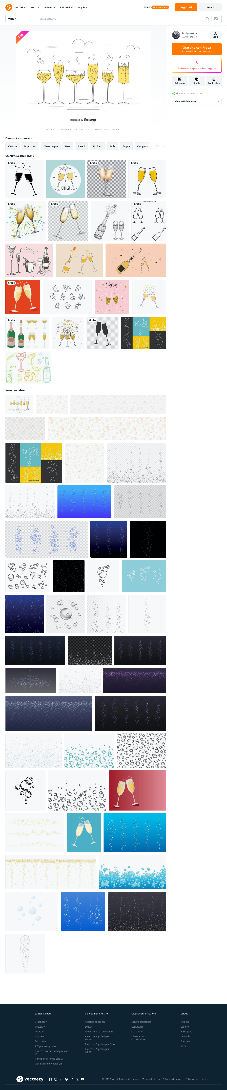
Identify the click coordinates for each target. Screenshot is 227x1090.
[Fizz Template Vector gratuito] (67, 297)
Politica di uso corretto (196, 1079)
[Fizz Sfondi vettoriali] (143, 333)
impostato (30, 146)
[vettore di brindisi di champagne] (65, 179)
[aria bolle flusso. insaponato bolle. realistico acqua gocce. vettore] (106, 614)
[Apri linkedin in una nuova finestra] (61, 1079)
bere (67, 146)
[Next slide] (161, 146)
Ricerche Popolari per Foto (100, 1044)
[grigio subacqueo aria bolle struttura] (30, 501)
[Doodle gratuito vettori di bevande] (28, 368)
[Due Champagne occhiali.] (84, 832)
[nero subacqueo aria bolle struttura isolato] (136, 463)
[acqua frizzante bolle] (108, 539)
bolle (112, 146)
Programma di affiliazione (99, 1031)
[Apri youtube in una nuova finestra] (82, 1079)
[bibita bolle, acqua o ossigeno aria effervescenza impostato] (140, 501)
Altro (183, 1046)
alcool (81, 146)
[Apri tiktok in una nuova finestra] (71, 1079)
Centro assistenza (141, 1021)
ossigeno (142, 146)
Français (185, 1041)
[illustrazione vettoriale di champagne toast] (112, 297)
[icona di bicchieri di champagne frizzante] (102, 333)
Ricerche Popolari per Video (97, 1050)
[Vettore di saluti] (136, 260)
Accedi (210, 7)
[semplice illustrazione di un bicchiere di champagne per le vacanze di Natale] (24, 179)
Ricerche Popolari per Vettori (97, 1038)
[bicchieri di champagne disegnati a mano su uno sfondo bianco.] (147, 179)
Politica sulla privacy (173, 1079)
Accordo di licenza (95, 1021)
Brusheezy (41, 1021)
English (184, 1021)
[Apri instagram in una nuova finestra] (55, 1079)
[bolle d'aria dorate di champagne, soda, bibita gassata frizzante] (84, 463)
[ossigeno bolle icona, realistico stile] (25, 954)
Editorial (65, 7)
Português (186, 1031)
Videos (48, 7)
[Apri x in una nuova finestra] (77, 1079)
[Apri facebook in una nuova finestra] (50, 1079)
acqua (126, 146)
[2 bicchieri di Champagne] (22, 297)
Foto (33, 7)
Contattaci (137, 1026)
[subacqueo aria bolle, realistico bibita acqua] (135, 832)
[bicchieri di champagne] (106, 179)
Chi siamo (136, 1031)
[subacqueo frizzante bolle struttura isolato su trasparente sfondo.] (137, 911)
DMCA (88, 1026)
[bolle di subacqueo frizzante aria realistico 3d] (84, 501)
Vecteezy (40, 1026)
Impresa (39, 1036)
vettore (12, 146)
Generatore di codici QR (48, 1063)
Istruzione (40, 1041)
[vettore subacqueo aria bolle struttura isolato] (90, 650)
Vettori (19, 7)
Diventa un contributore (138, 1038)
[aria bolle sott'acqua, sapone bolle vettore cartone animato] (31, 911)
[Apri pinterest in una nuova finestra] (66, 1079)
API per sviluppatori (46, 1046)
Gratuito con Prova (196, 49)
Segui (215, 36)
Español (184, 1026)
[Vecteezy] (8, 7)
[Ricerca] (207, 19)
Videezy (39, 1031)
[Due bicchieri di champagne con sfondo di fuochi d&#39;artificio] (25, 221)
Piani (147, 7)
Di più (81, 7)
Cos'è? (200, 93)
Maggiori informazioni (186, 101)
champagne (51, 146)
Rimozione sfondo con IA (49, 1058)
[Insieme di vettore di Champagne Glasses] (19, 404)
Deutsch (185, 1036)
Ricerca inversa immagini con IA (51, 1052)
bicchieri (97, 146)
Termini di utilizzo (151, 1079)
